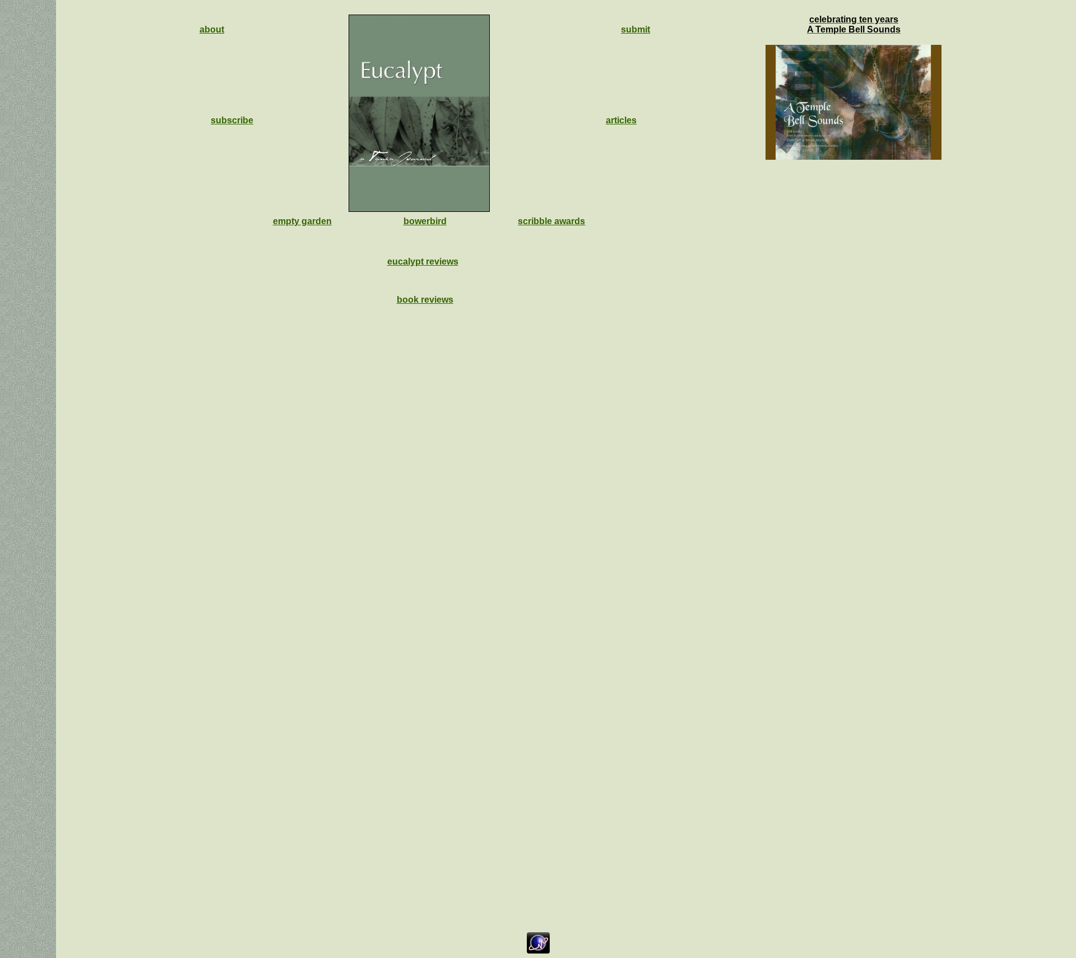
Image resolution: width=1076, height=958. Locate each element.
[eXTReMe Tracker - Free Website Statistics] (538, 950)
